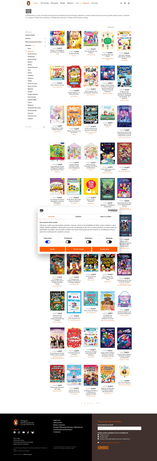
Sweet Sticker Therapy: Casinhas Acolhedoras (91, 166)
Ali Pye (74, 55)
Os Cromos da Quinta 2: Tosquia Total (107, 278)
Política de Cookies (19, 440)
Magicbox (57, 171)
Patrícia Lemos (74, 356)
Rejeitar (52, 249)
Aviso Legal (17, 438)
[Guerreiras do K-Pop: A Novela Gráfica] (124, 254)
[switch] (68, 241)
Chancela (30, 45)
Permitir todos (104, 249)
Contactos (56, 432)
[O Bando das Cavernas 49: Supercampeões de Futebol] (57, 292)
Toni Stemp (124, 60)
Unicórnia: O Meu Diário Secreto (57, 129)
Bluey (57, 54)
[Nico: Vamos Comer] (57, 67)
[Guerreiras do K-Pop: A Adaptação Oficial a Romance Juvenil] (124, 106)
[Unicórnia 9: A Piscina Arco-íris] (74, 366)
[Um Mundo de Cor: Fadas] (91, 32)
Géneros (28, 38)
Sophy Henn (90, 203)
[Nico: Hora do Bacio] (91, 292)
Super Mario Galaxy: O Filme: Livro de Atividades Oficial (107, 354)
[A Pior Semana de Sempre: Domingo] (91, 106)
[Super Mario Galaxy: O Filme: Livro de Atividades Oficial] (107, 328)
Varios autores (91, 54)
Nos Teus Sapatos (124, 383)
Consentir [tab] (51, 216)
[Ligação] (129, 3)
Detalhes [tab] (78, 216)
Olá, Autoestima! (74, 318)
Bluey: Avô (107, 125)
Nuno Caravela (124, 100)
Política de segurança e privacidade (23, 442)
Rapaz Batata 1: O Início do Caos (74, 93)
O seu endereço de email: (105, 425)
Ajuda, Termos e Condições (21, 444)
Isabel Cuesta (105, 58)
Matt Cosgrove (89, 132)
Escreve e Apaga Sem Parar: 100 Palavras (91, 353)
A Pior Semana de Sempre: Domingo (91, 129)
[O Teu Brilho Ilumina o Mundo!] (107, 144)
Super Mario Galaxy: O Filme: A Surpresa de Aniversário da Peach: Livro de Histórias (107, 88)
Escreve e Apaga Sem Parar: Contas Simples (124, 56)
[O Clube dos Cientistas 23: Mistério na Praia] (107, 292)
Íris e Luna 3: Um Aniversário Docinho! (91, 92)
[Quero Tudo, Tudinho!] (91, 179)
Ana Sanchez (107, 393)
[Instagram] (19, 432)
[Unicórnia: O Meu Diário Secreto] (57, 106)
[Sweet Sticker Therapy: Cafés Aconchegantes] (74, 144)
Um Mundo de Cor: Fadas (90, 52)
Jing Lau (74, 169)
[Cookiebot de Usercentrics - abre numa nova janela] (109, 210)
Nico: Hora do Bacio (91, 311)
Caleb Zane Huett (124, 248)
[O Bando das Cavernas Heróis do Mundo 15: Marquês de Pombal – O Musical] (124, 67)
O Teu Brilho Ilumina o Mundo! (108, 170)
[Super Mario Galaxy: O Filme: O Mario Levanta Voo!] (124, 328)
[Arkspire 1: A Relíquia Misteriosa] (107, 179)
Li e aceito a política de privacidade (109, 442)
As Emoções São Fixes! (107, 55)
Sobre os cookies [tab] (105, 216)
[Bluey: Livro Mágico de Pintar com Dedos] (57, 32)
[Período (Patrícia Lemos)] (74, 328)
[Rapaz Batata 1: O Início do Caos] (74, 67)
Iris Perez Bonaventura (74, 320)
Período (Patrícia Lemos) (74, 353)
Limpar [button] (33, 45)
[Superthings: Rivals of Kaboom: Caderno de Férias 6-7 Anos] (57, 144)
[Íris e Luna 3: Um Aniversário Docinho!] (91, 67)
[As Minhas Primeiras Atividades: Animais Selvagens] (57, 179)
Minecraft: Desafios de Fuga (57, 388)
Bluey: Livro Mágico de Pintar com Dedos (57, 51)
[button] (121, 3)
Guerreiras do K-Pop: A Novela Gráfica (124, 281)
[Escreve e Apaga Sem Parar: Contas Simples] (124, 32)
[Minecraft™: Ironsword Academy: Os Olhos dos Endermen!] (124, 216)
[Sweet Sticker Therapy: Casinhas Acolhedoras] (91, 144)
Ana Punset (57, 131)
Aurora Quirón (91, 95)
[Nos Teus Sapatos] (124, 366)
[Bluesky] (32, 432)
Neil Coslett (74, 96)
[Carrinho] (125, 3)
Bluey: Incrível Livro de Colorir (74, 131)
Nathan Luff (90, 280)
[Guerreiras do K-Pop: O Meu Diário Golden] (57, 328)
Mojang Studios (57, 391)
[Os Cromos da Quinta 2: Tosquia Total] (107, 254)
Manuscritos (57, 422)
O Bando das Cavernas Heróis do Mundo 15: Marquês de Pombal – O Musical (124, 95)
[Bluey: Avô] (107, 106)
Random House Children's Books (123, 208)
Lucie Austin (57, 205)
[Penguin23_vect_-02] (58, 441)
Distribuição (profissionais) (62, 429)
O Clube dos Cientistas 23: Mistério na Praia (107, 316)
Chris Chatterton (57, 87)
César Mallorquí (57, 286)
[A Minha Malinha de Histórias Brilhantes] (124, 292)
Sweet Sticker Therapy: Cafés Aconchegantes (74, 166)
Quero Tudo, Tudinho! (91, 200)
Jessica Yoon (126, 137)
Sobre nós (56, 420)
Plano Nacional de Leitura (33, 42)
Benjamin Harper (107, 93)
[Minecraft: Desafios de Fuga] (57, 366)
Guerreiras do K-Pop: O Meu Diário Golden (57, 354)
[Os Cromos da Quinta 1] (91, 254)
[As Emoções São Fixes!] (107, 32)
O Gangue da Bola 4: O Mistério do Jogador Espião (91, 392)
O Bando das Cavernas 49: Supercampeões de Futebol (57, 318)
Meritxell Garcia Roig (124, 385)
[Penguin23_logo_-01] (28, 3)
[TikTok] (28, 432)
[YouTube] (23, 432)
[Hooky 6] (124, 144)
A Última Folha (74, 54)
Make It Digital (28, 454)
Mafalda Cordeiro (107, 173)
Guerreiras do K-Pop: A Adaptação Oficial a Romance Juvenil (124, 133)
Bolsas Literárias (59, 425)
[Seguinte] (100, 403)
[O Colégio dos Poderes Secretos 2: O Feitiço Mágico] (74, 254)
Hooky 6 (124, 169)
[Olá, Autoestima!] (74, 292)
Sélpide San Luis (90, 396)
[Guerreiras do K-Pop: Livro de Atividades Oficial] (124, 179)
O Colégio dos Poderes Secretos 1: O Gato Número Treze (57, 281)
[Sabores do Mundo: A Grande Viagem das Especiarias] (107, 366)
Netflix (120, 137)
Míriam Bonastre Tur (124, 171)
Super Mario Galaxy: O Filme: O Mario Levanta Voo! (124, 356)
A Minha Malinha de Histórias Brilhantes (124, 312)
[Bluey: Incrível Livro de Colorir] (74, 106)
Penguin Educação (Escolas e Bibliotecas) (68, 427)
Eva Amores (92, 132)
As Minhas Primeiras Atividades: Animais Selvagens (57, 201)
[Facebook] (15, 432)
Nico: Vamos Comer (57, 85)
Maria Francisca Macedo (107, 320)
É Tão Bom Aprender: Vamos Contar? (74, 200)
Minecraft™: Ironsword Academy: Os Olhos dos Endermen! (124, 244)
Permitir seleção (78, 249)
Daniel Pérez (110, 59)
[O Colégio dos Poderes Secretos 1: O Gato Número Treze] (57, 254)
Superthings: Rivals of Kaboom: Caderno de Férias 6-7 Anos (57, 168)
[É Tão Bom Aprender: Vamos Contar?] (74, 179)
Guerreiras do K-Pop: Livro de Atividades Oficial (124, 204)
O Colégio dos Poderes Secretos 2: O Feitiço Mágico (74, 280)
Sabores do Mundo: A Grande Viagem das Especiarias (107, 390)
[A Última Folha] (74, 32)
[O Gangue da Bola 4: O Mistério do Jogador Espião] (91, 366)
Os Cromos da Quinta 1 (91, 277)
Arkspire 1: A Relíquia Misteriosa (108, 206)
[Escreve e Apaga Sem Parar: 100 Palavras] (91, 328)
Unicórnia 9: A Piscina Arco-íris (74, 391)
